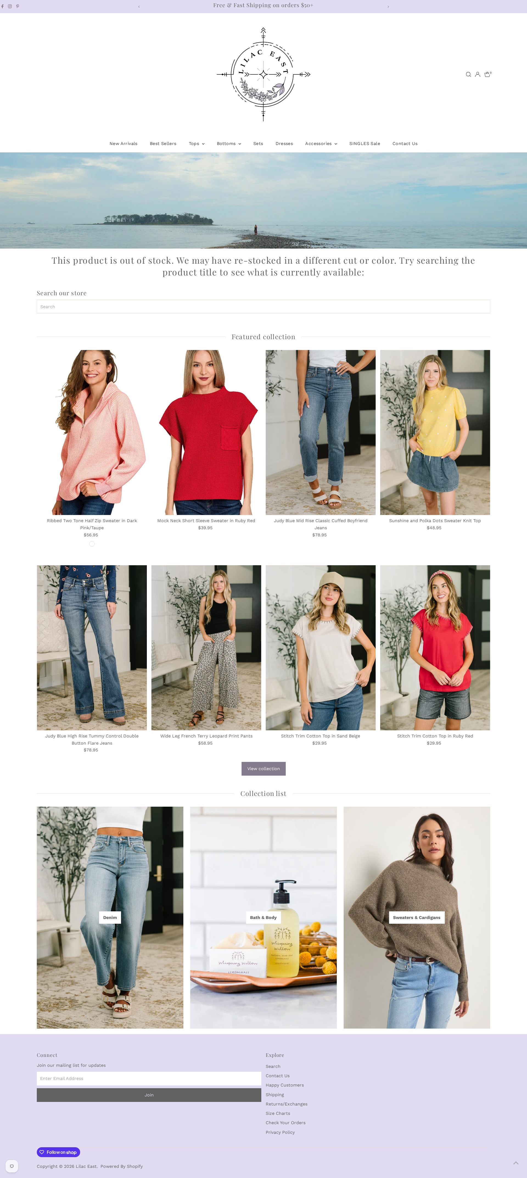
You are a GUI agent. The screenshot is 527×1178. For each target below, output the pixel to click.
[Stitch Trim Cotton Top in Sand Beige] (321, 647)
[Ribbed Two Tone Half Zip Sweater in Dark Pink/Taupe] (92, 432)
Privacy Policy (280, 1132)
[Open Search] (468, 74)
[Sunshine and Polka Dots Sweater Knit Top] (435, 432)
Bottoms (227, 143)
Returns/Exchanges (286, 1104)
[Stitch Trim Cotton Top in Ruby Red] (435, 647)
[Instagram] (10, 6)
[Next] (388, 7)
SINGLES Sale (364, 143)
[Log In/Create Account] (477, 74)
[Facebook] (2, 6)
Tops (195, 143)
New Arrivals (124, 143)
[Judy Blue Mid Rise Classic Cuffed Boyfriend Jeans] (321, 432)
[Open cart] (487, 74)
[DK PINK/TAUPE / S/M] (92, 544)
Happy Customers (285, 1085)
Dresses (284, 143)
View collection (263, 768)
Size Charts (278, 1113)
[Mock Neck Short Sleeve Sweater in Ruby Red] (206, 432)
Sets (258, 143)
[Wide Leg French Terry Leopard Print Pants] (206, 647)
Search (273, 1066)
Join (149, 1095)
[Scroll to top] (516, 1162)
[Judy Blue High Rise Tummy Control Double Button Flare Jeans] (92, 647)
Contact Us (405, 143)
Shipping (275, 1094)
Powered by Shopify (121, 1166)
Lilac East (86, 1166)
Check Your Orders (285, 1122)
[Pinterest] (18, 6)
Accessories (319, 143)
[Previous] (139, 7)
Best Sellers (163, 143)
